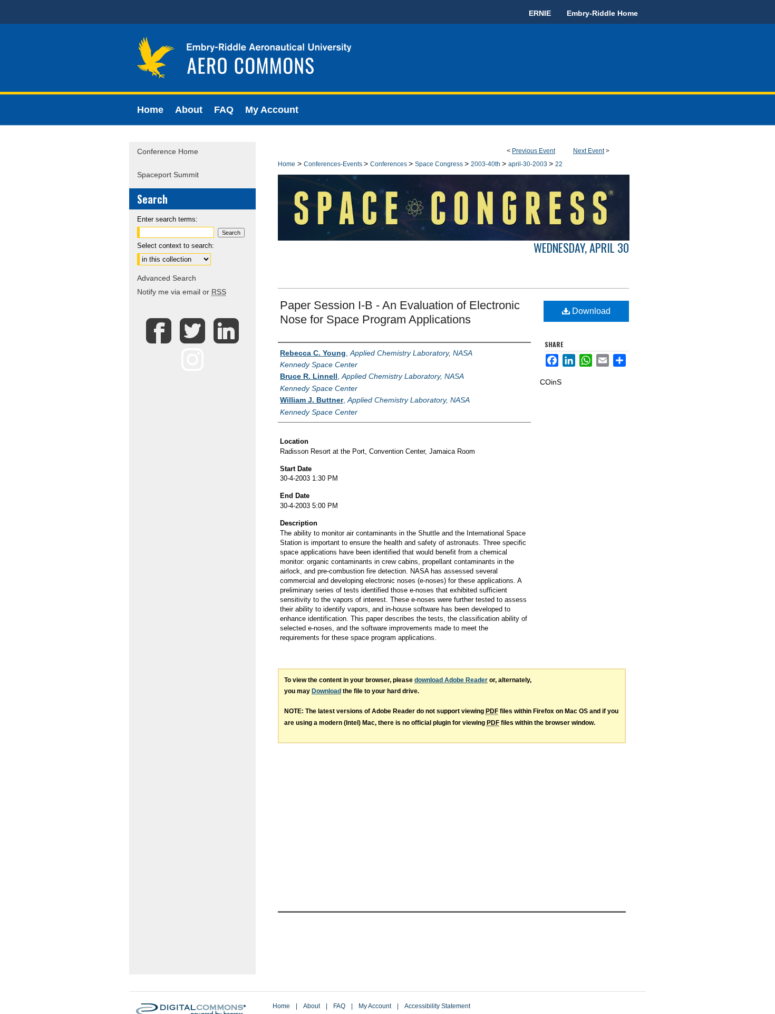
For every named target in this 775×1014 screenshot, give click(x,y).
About (311, 1006)
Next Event (588, 151)
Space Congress (439, 164)
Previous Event (533, 151)
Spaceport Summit (168, 174)
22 (559, 164)
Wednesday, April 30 (581, 247)
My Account (375, 1006)
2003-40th (486, 164)
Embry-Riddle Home (602, 13)
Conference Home (167, 151)
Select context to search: (175, 246)
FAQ (339, 1006)
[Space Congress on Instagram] (192, 366)
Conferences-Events (334, 164)
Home (286, 164)
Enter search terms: (167, 219)
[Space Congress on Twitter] (192, 338)
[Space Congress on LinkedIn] (226, 338)
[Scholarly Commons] (387, 59)
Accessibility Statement (437, 1006)
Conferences (389, 164)
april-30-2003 (528, 164)
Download (590, 311)
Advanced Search (166, 278)
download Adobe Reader (451, 680)
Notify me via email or (181, 292)
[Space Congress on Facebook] (158, 338)
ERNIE (540, 13)
